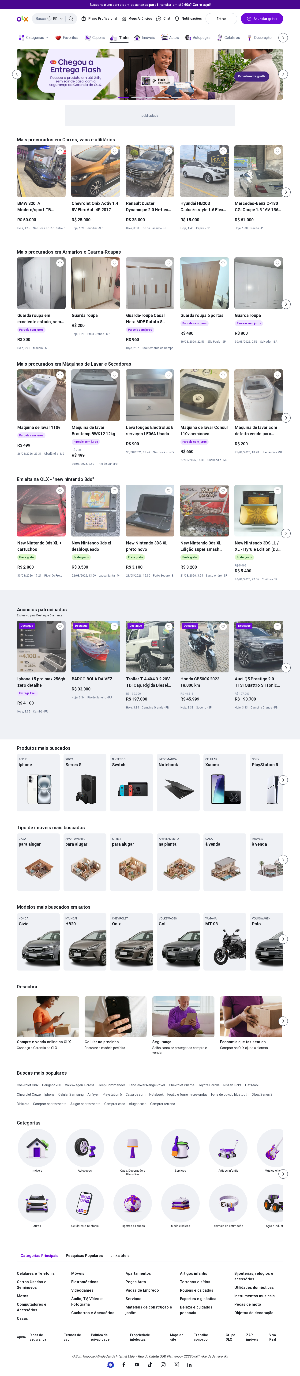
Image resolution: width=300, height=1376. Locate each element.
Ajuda (21, 1337)
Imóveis (148, 37)
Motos (22, 1296)
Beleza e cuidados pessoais (196, 1310)
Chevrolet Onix (27, 1085)
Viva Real (272, 1337)
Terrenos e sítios (195, 1282)
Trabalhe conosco (201, 1337)
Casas (22, 1318)
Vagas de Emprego (142, 1290)
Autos (174, 37)
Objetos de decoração (254, 1313)
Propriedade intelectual (140, 1337)
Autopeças (201, 37)
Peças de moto (247, 1304)
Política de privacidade (100, 1337)
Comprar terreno (162, 1104)
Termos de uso (72, 1337)
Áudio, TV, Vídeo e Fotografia (87, 1302)
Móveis (77, 1273)
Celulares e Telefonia (36, 1273)
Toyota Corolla (209, 1085)
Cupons (98, 37)
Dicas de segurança (38, 1337)
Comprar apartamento (50, 1104)
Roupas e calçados (196, 1290)
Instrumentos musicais (254, 1296)
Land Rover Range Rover (147, 1085)
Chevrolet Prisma (182, 1085)
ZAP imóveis (252, 1337)
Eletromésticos (84, 1282)
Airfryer (93, 1094)
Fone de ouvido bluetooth (229, 1094)
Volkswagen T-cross (79, 1085)
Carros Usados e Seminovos (31, 1285)
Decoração (263, 37)
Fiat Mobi (252, 1085)
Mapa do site (177, 1337)
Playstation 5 (112, 1094)
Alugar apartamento (85, 1104)
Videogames (82, 1290)
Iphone (50, 1094)
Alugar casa (137, 1104)
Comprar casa (114, 1104)
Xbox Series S (262, 1094)
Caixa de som (136, 1094)
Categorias (35, 37)
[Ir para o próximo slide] (286, 192)
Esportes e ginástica (198, 1299)
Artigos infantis (193, 1273)
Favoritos (70, 37)
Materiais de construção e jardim (149, 1310)
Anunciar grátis (266, 19)
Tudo (123, 37)
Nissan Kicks (232, 1085)
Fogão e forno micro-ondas (187, 1094)
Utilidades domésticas (254, 1287)
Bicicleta (23, 1104)
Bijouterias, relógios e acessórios (253, 1276)
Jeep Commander (111, 1085)
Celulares (232, 37)
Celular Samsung (71, 1094)
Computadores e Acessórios (31, 1307)
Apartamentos (138, 1273)
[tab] (39, 1256)
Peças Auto (136, 1282)
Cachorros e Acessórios (92, 1313)
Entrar (221, 19)
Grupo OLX (230, 1337)
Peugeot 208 (51, 1085)
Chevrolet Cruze (29, 1094)
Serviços (133, 1299)
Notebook (156, 1094)
